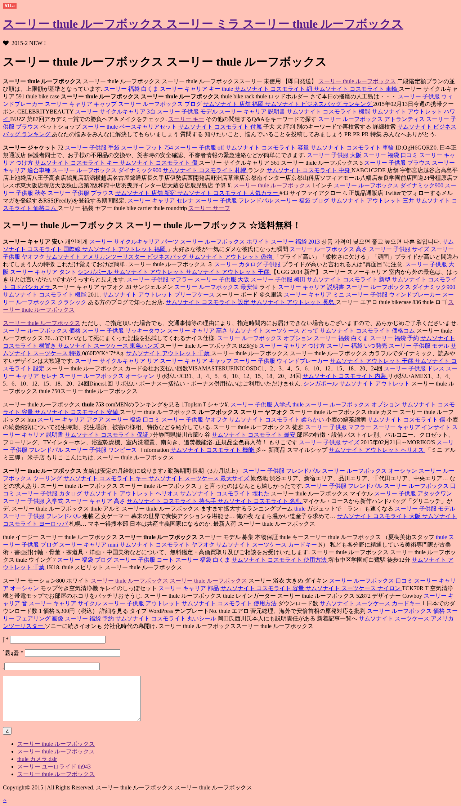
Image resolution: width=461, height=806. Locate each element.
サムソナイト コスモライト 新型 (349, 279)
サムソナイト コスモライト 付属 (220, 127)
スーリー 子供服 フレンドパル (234, 200)
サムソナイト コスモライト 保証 (107, 435)
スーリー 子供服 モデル (188, 111)
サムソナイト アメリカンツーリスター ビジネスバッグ (117, 257)
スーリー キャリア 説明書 (253, 111)
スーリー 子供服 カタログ (50, 493)
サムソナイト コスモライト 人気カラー (228, 193)
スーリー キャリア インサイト (412, 427)
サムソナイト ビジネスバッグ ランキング (319, 104)
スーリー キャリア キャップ (81, 104)
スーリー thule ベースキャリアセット (130, 127)
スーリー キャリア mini (89, 545)
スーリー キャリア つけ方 (292, 346)
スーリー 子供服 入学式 (260, 404)
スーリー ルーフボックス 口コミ (371, 581)
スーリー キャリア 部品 (189, 588)
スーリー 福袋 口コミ (391, 155)
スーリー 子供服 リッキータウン (124, 331)
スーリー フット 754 (147, 147)
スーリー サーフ (209, 208)
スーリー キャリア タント (44, 272)
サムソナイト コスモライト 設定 (208, 302)
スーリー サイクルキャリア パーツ (134, 242)
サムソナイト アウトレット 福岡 (124, 249)
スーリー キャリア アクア (70, 420)
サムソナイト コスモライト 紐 (274, 89)
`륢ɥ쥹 (13, 653)
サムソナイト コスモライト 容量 (267, 147)
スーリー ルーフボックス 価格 (42, 331)
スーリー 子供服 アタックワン (413, 493)
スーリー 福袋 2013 (296, 242)
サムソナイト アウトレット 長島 (293, 302)
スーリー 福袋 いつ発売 (358, 346)
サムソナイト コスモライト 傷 (159, 163)
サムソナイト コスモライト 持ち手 (172, 501)
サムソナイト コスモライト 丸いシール (166, 618)
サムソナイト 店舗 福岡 (234, 104)
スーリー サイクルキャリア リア (116, 361)
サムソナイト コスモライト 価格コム (368, 331)
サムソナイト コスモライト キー (77, 163)
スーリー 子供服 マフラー (160, 279)
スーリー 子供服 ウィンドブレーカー (394, 294)
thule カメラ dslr (37, 759)
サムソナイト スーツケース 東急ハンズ (109, 346)
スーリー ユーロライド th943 (54, 766)
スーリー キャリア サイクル (65, 603)
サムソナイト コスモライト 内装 (345, 376)
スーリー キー (186, 119)
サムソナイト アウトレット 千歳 (228, 272)
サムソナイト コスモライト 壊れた (225, 493)
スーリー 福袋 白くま (131, 89)
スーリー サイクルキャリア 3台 (115, 111)
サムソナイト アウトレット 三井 (373, 200)
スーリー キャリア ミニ (314, 294)
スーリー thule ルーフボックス (357, 81)
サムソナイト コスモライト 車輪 (356, 89)
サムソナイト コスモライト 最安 (254, 435)
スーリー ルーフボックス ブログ (160, 104)
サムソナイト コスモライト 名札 (260, 501)
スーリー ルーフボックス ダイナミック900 (107, 170)
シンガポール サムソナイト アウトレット (132, 272)
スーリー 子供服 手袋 (92, 147)
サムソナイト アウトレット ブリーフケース (159, 294)
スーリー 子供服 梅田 (279, 279)
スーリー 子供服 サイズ (400, 249)
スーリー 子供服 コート (144, 560)
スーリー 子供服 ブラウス (397, 163)
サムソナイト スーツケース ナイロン (353, 588)
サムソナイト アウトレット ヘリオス (377, 450)
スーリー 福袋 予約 (395, 338)
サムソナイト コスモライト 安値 (77, 412)
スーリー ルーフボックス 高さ (328, 249)
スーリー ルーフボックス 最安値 (216, 287)
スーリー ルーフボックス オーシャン (107, 376)
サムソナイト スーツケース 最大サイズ (199, 478)
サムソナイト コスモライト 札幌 (205, 170)
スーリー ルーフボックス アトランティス (371, 119)
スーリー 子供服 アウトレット (142, 603)
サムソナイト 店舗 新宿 (146, 193)
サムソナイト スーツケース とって (274, 331)
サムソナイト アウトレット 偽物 (231, 257)
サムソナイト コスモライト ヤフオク (168, 545)
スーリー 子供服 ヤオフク (195, 420)
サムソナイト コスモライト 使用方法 (280, 560)
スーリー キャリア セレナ (160, 200)
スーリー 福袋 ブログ (302, 200)
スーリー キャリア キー (191, 89)
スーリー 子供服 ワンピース (101, 450)
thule (228, 89)
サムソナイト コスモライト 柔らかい (277, 420)
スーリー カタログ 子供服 (247, 264)
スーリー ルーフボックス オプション (264, 338)
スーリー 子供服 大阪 (334, 155)
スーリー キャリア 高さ (198, 331)
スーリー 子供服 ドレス (414, 368)
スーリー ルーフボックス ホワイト (225, 242)
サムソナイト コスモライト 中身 (309, 170)
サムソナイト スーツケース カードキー (267, 545)
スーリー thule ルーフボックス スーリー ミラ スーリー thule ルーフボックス (203, 23)
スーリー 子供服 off (199, 147)
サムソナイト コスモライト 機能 (329, 111)
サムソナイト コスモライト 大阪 (379, 516)
